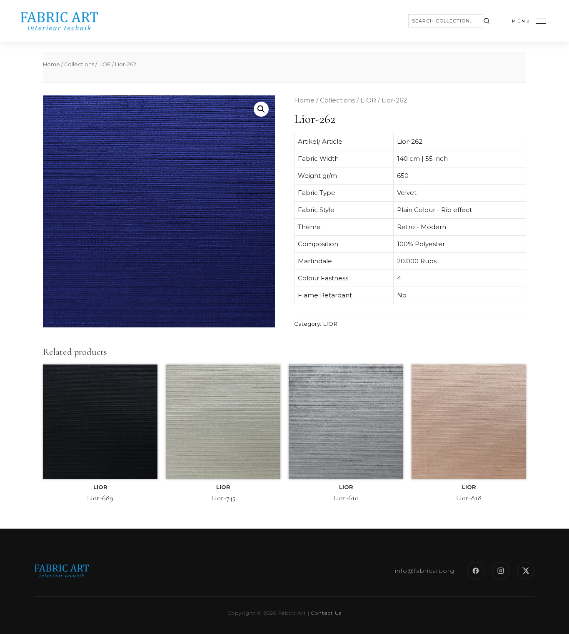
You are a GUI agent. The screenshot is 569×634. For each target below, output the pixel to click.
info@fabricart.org (424, 570)
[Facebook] (475, 570)
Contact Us (326, 613)
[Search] (486, 20)
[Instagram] (500, 570)
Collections (79, 64)
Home (51, 64)
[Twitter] (525, 570)
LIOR (104, 64)
